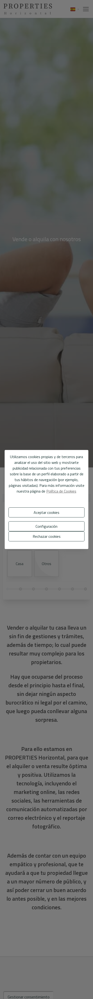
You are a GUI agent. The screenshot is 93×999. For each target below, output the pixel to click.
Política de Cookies (61, 491)
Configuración (46, 526)
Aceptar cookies (46, 512)
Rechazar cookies (47, 536)
